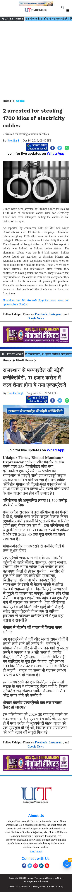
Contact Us (24, 886)
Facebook (41, 314)
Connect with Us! (36, 858)
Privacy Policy (38, 886)
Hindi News (24, 360)
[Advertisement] (36, 60)
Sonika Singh (15, 393)
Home (7, 101)
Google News (36, 318)
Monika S (13, 140)
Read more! (36, 851)
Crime (20, 101)
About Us (36, 815)
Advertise (52, 886)
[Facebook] (24, 865)
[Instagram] (35, 865)
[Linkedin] (41, 865)
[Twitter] (30, 865)
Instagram (55, 314)
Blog (61, 886)
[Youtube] (47, 865)
